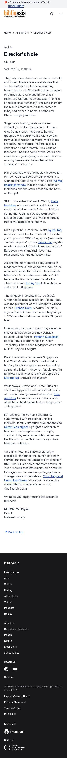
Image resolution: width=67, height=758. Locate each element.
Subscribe (10, 652)
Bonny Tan (33, 283)
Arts (6, 578)
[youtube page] (15, 669)
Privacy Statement (15, 702)
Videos (8, 602)
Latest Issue (11, 572)
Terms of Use (12, 708)
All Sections (22, 32)
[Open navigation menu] (61, 14)
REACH (8, 714)
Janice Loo (45, 242)
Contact (9, 677)
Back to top (15, 532)
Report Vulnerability (15, 696)
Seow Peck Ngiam (16, 427)
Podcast (9, 607)
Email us (9, 646)
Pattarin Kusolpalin (46, 336)
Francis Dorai (23, 308)
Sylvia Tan (55, 230)
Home (7, 32)
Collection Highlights (16, 629)
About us (9, 623)
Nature (8, 640)
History (8, 590)
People (8, 634)
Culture (8, 584)
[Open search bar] (52, 14)
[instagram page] (6, 669)
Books (8, 613)
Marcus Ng (11, 377)
